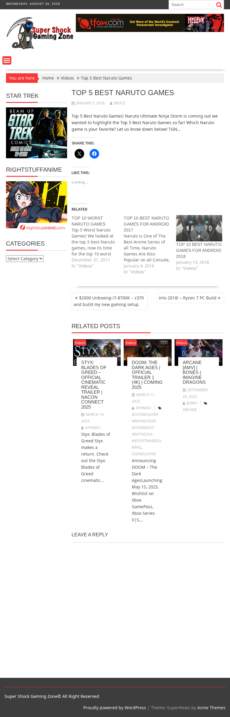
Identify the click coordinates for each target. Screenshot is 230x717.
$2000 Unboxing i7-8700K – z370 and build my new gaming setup (109, 301)
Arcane (190, 409)
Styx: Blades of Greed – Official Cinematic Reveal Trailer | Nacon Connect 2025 (93, 385)
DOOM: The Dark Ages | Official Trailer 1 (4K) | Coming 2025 (147, 375)
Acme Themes (211, 707)
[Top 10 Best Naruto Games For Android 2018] (199, 228)
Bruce (119, 103)
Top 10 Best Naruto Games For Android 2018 (199, 250)
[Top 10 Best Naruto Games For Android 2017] (150, 245)
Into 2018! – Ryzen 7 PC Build (188, 298)
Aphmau (93, 427)
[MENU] (6, 60)
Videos (80, 342)
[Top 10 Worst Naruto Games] (98, 242)
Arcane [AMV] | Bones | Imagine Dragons (194, 372)
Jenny (192, 403)
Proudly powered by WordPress (114, 707)
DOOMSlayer (144, 453)
